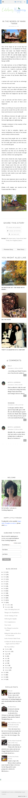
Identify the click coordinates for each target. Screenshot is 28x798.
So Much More (12, 706)
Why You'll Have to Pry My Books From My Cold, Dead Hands (14, 725)
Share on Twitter (15, 230)
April (6, 663)
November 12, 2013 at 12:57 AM (15, 405)
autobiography (10, 73)
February (7, 668)
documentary (5, 69)
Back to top (21, 796)
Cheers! (10, 691)
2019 (4, 588)
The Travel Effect (9, 647)
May (6, 661)
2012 (4, 672)
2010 (4, 677)
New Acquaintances (10, 622)
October (7, 649)
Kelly (10, 366)
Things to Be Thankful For (12, 612)
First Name (5, 549)
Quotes (20, 240)
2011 (4, 674)
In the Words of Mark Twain (12, 638)
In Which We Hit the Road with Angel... (13, 288)
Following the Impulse (11, 619)
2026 (4, 572)
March (6, 665)
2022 (4, 581)
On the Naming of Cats (11, 615)
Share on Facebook (14, 227)
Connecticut (19, 238)
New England (14, 240)
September (8, 651)
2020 (4, 586)
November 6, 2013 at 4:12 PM (15, 384)
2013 (4, 602)
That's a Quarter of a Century (13, 350)
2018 (4, 591)
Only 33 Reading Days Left (12, 609)
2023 (4, 579)
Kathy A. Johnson (14, 382)
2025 (4, 574)
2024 (4, 577)
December (8, 605)
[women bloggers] (0, 779)
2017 (4, 593)
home (11, 48)
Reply (25, 375)
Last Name (5, 554)
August (6, 654)
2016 (4, 595)
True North (8, 625)
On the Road (6, 319)
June (6, 658)
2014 (4, 600)
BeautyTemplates (10, 792)
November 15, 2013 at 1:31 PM (15, 429)
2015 (4, 598)
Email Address (6, 545)
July (6, 656)
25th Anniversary (10, 238)
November (8, 607)
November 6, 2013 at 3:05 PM (15, 368)
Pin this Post (15, 234)
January (7, 670)
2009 (4, 679)
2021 (4, 584)
